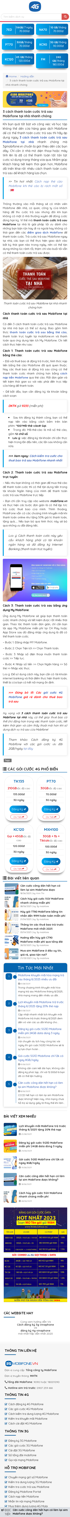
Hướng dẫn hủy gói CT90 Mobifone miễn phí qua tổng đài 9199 (41, 941)
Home (13, 76)
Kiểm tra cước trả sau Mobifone (28, 1487)
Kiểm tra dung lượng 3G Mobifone (30, 1482)
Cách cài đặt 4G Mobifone (25, 1423)
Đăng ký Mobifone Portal (24, 1491)
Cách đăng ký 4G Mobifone (25, 1404)
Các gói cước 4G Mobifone (25, 1409)
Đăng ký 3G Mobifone (22, 1440)
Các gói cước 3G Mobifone (25, 1445)
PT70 (51, 781)
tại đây (28, 748)
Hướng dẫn (27, 76)
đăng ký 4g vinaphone (35, 1330)
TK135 (19, 781)
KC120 (19, 829)
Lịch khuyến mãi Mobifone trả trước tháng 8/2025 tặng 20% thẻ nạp (42, 1127)
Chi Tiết (18, 817)
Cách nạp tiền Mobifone (23, 1496)
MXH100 (51, 829)
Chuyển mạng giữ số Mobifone (28, 1477)
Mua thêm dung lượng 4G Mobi (28, 1506)
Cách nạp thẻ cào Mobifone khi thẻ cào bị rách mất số (35, 184)
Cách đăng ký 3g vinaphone (35, 1324)
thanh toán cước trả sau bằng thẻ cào (38, 332)
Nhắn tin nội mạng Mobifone (26, 1501)
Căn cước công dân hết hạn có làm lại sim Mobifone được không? (40, 890)
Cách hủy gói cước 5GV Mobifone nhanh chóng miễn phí (40, 1194)
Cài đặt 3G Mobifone (21, 1450)
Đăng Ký (18, 809)
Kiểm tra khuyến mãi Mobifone (27, 1418)
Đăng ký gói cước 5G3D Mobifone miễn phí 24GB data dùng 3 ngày (41, 1144)
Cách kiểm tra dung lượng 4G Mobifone (33, 1414)
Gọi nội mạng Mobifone (23, 1460)
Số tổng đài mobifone (22, 1455)
